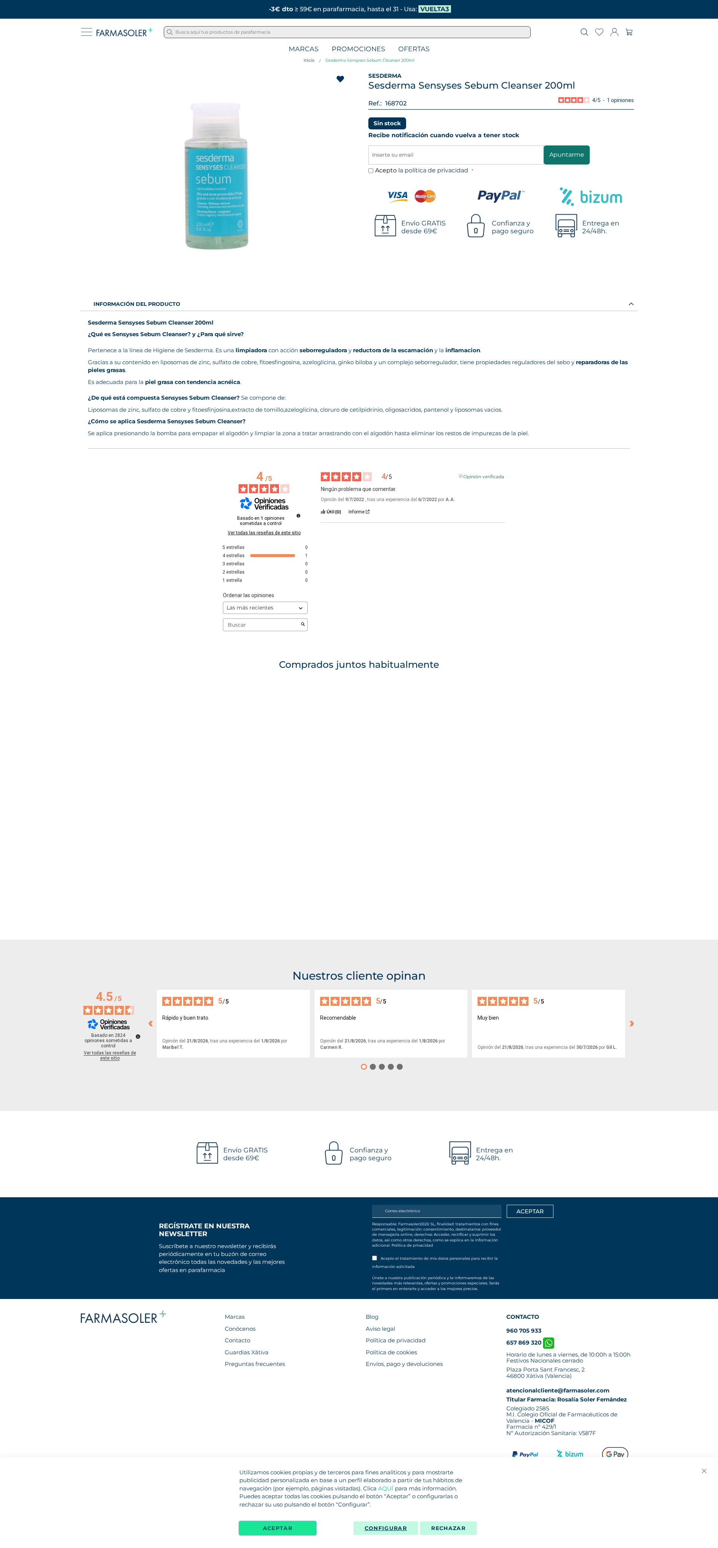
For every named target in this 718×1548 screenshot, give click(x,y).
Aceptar (277, 1528)
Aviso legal (380, 1328)
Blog (372, 1316)
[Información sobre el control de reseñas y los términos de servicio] (298, 516)
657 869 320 (524, 1342)
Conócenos (240, 1328)
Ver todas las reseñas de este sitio (264, 532)
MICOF (545, 1420)
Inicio (309, 60)
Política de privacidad (412, 1245)
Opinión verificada (483, 476)
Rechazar (448, 1528)
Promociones (358, 49)
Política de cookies (391, 1352)
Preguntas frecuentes (255, 1363)
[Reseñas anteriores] (150, 1024)
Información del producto (136, 304)
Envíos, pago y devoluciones (404, 1363)
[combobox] (347, 32)
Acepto (422, 170)
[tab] (359, 303)
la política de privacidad (434, 170)
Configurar (386, 1528)
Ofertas (414, 49)
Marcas (304, 49)
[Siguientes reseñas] (631, 1024)
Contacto (237, 1340)
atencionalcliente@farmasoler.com (558, 1390)
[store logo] (124, 32)
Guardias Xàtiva (247, 1352)
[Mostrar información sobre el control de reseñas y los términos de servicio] (138, 1036)
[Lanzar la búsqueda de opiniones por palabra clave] (303, 625)
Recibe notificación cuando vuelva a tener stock (443, 135)
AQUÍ (385, 1488)
